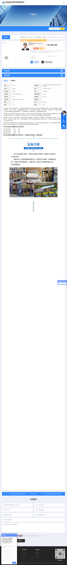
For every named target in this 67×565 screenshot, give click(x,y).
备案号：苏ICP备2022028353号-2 (36, 563)
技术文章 (37, 554)
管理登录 (56, 563)
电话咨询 (64, 122)
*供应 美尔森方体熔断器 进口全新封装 (52, 493)
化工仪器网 (50, 563)
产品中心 (6, 37)
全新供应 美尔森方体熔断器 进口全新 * (18, 493)
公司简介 (24, 552)
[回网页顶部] (63, 117)
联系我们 (24, 556)
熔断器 (44, 37)
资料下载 (37, 556)
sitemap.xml (61, 563)
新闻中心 (37, 552)
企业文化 (24, 554)
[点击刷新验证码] (20, 535)
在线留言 (13, 80)
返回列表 (34, 493)
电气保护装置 (38, 37)
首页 (27, 37)
